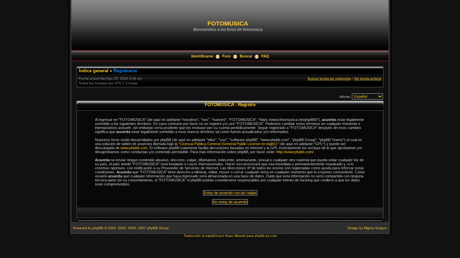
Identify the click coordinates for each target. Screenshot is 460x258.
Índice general (93, 70)
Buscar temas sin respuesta (329, 78)
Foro (226, 56)
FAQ (265, 56)
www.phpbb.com (134, 148)
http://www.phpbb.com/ (295, 152)
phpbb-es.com (266, 236)
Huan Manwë (235, 236)
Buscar (246, 56)
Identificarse (202, 56)
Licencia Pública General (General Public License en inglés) (228, 144)
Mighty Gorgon (375, 228)
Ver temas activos (367, 78)
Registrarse (125, 70)
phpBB (98, 228)
